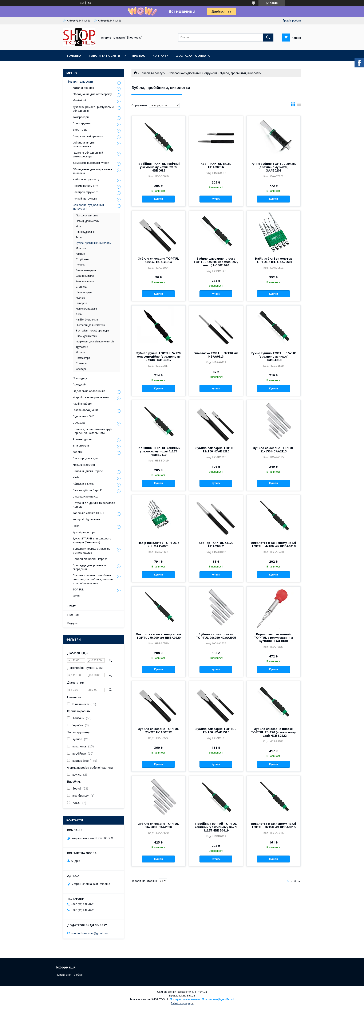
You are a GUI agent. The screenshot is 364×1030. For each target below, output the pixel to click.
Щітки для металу (86, 336)
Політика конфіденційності (218, 999)
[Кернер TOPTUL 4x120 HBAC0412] (216, 516)
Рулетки (80, 264)
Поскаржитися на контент (185, 999)
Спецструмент (82, 123)
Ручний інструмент (85, 198)
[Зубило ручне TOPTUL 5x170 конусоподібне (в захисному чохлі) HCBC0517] (158, 327)
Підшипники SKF (83, 416)
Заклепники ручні (86, 270)
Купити (158, 198)
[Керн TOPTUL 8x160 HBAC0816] (216, 137)
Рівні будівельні (85, 232)
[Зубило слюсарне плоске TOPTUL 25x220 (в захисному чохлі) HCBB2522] (273, 702)
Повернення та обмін (69, 974)
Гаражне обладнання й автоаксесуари (88, 154)
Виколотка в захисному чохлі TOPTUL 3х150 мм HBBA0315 (273, 825)
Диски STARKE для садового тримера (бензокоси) (92, 540)
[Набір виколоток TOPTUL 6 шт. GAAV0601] (158, 516)
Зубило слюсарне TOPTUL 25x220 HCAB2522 (158, 730)
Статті (71, 606)
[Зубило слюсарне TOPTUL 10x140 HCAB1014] (158, 232)
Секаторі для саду (85, 458)
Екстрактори (83, 358)
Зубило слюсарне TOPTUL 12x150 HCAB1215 (215, 449)
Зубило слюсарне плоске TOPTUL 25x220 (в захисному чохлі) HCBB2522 (273, 732)
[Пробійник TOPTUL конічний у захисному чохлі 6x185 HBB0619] (158, 137)
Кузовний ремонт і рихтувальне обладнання (93, 108)
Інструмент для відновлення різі (95, 341)
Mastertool (79, 100)
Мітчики (80, 352)
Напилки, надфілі (86, 308)
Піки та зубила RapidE (87, 490)
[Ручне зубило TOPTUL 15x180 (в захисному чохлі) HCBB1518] (273, 327)
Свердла (81, 368)
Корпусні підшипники (86, 519)
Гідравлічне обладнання (89, 391)
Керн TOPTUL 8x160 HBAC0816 (216, 165)
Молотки (81, 248)
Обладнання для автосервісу (92, 94)
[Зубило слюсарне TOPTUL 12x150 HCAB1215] (216, 421)
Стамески (81, 363)
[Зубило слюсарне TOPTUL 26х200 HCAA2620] (158, 797)
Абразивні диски (83, 483)
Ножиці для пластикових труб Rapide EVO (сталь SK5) (92, 431)
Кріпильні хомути (84, 464)
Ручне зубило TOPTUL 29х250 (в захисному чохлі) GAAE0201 (273, 167)
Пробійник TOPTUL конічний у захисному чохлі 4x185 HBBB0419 (158, 451)
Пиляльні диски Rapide (88, 471)
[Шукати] (268, 38)
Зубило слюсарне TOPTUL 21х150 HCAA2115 (273, 449)
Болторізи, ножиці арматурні (93, 330)
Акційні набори (82, 403)
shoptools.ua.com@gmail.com (90, 933)
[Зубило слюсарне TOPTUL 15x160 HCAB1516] (216, 702)
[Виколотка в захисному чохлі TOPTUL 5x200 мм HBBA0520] (158, 608)
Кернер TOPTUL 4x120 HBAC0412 (216, 544)
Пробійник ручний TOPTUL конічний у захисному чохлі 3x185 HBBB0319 (216, 827)
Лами (79, 314)
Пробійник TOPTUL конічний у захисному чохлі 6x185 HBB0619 (158, 167)
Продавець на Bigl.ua (182, 995)
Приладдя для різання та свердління (90, 567)
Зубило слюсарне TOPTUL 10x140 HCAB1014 (158, 260)
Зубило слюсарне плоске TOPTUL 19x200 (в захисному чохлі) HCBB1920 (216, 262)
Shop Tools (80, 129)
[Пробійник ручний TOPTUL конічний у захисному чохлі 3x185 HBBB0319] (216, 797)
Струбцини (82, 259)
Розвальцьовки (85, 281)
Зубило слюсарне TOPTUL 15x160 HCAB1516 (215, 730)
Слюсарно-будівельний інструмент (193, 73)
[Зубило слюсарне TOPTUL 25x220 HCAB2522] (158, 702)
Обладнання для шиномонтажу (84, 144)
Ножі (79, 226)
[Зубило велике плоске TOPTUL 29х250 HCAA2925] (216, 608)
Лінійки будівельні (87, 319)
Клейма (80, 253)
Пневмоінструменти (85, 185)
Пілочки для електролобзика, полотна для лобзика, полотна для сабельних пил (93, 579)
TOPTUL (78, 589)
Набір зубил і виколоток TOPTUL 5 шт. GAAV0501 (273, 260)
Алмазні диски (82, 439)
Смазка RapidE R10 (85, 496)
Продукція (79, 384)
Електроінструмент (85, 192)
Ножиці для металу (87, 221)
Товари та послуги (104, 55)
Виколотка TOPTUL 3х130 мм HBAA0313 (216, 354)
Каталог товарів (83, 87)
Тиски (79, 237)
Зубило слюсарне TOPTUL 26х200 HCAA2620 (158, 825)
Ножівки (81, 297)
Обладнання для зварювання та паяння (92, 171)
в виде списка (299, 105)
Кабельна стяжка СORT (88, 513)
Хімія (76, 477)
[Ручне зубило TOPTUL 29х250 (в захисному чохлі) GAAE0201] (273, 137)
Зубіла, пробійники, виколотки (93, 242)
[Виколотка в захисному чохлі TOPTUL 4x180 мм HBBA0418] (273, 516)
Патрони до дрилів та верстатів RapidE (94, 504)
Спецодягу (80, 378)
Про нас (138, 55)
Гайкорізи (81, 303)
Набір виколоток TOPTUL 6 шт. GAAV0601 (158, 544)
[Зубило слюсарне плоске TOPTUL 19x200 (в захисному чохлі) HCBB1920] (216, 232)
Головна (74, 55)
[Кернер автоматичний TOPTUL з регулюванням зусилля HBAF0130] (273, 608)
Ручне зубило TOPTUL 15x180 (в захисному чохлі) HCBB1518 (273, 356)
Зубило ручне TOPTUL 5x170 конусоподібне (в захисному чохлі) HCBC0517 (158, 356)
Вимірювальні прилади (88, 136)
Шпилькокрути (84, 292)
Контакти (161, 55)
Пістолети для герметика (91, 325)
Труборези (82, 347)
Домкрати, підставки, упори (91, 162)
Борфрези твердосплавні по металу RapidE (91, 550)
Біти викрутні (81, 445)
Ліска (76, 525)
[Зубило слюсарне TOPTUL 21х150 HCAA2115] (273, 421)
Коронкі (78, 451)
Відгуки (72, 623)
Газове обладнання (85, 410)
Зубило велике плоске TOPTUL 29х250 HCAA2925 (216, 636)
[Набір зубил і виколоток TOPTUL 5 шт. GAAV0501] (273, 232)
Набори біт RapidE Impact (90, 559)
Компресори (81, 117)
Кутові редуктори (84, 532)
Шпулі (76, 595)
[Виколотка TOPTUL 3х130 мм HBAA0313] (216, 327)
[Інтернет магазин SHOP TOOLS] (79, 45)
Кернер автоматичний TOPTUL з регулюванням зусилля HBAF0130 (273, 638)
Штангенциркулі (85, 275)
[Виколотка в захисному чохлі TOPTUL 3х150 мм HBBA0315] (273, 797)
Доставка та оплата (193, 55)
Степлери (81, 286)
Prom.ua (202, 991)
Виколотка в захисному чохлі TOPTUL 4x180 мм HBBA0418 (273, 544)
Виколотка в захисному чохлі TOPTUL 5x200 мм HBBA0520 (158, 636)
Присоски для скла (87, 215)
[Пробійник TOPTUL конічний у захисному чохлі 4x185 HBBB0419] (158, 421)
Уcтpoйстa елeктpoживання (91, 397)
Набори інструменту (86, 179)
